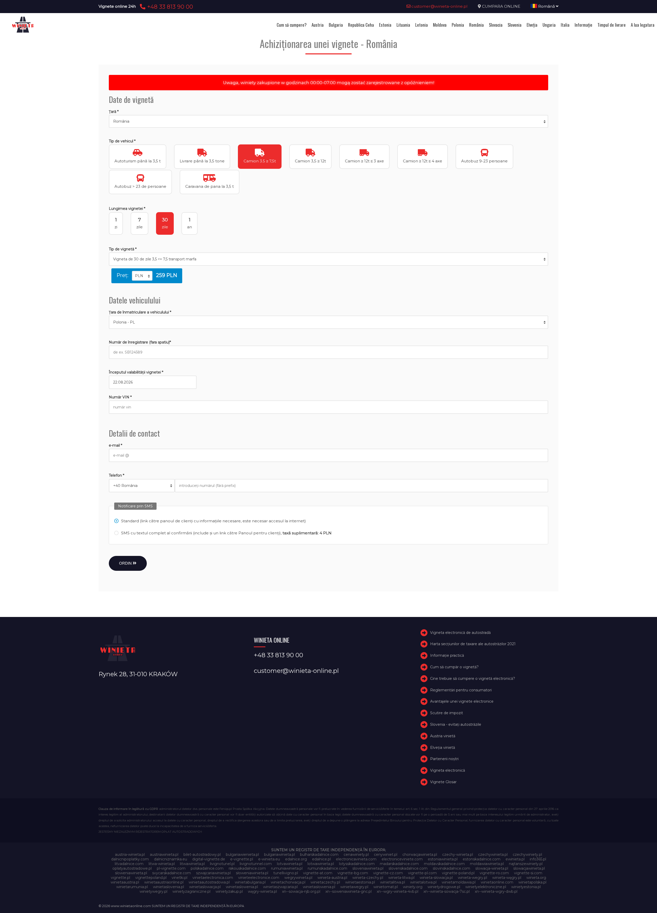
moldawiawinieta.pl (487, 863)
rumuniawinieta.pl (287, 868)
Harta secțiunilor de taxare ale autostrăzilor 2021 (473, 644)
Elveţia (532, 25)
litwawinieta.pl (192, 863)
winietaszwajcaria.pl (280, 887)
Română (546, 6)
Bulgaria (336, 25)
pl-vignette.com (171, 868)
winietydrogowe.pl (444, 887)
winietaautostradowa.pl (209, 882)
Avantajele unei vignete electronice (462, 701)
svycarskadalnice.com (171, 873)
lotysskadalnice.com (357, 863)
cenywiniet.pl (385, 854)
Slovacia (496, 25)
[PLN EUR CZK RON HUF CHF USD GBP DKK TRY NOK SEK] (142, 276)
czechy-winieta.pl (457, 854)
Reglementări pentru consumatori (461, 690)
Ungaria (549, 25)
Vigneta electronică (447, 770)
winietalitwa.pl (392, 882)
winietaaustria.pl (125, 882)
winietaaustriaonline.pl (163, 882)
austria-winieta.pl (130, 854)
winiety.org (412, 887)
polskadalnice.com (207, 868)
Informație (583, 25)
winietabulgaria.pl (250, 882)
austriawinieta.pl (164, 854)
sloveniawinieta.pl (367, 868)
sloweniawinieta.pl (131, 873)
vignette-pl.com (422, 873)
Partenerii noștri (444, 759)
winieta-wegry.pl (472, 877)
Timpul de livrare (611, 25)
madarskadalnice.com (399, 863)
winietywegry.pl (153, 891)
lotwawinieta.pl (320, 863)
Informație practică (447, 655)
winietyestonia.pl (526, 887)
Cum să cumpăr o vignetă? (454, 667)
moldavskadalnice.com (444, 863)
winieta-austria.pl (332, 877)
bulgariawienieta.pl (242, 854)
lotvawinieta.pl (289, 863)
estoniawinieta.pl (443, 859)
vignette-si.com (528, 873)
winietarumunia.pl (132, 887)
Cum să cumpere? (291, 25)
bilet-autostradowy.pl (202, 854)
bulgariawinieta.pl (279, 854)
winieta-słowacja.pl (436, 877)
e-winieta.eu (269, 859)
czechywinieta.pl (493, 854)
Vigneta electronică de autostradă (460, 632)
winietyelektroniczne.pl (485, 887)
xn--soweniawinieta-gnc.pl (348, 891)
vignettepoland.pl (151, 877)
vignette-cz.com (388, 873)
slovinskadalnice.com (451, 868)
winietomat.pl (385, 887)
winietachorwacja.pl (288, 882)
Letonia (421, 25)
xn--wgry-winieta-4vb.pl (397, 891)
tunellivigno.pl (285, 873)
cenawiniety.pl (356, 854)
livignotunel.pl (222, 863)
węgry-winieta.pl (262, 891)
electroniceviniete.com (402, 859)
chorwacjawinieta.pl (419, 854)
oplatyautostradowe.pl (132, 868)
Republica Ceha (361, 25)
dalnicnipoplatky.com (130, 859)
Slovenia (514, 25)
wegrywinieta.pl (298, 877)
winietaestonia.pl (360, 882)
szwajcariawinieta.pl (213, 873)
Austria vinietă (442, 736)
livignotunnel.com (256, 863)
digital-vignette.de (208, 859)
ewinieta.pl (515, 859)
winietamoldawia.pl (459, 882)
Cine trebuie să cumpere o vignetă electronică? (472, 678)
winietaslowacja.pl (205, 887)
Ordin (126, 563)
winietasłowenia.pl (319, 887)
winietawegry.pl (354, 887)
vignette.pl (120, 877)
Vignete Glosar (443, 782)
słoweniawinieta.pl (252, 873)
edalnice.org (296, 859)
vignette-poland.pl (458, 873)
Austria (318, 25)
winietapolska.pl (532, 882)
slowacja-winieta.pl (491, 868)
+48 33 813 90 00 (169, 6)
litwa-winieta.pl (162, 863)
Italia (565, 25)
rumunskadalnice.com (327, 868)
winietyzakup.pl (229, 891)
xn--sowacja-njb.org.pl (301, 891)
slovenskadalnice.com (408, 868)
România (476, 25)
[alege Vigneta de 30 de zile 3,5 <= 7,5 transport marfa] (328, 259)
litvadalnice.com (129, 863)
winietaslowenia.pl (242, 887)
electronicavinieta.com (356, 859)
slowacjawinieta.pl (529, 868)
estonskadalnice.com (481, 859)
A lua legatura (642, 25)
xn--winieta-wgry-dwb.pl (496, 891)
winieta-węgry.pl (506, 877)
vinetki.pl (179, 877)
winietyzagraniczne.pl (191, 891)
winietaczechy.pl (325, 882)
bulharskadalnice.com (319, 854)
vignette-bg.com (352, 873)
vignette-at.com (317, 873)
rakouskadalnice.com (247, 868)
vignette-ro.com (494, 873)
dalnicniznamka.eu (170, 859)
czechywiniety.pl (527, 854)
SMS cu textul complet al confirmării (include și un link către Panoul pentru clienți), (226, 533)
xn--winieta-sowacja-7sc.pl (446, 891)
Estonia (385, 25)
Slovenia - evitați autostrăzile (455, 724)
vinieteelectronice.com (258, 877)
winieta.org (536, 877)
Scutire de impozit (446, 713)
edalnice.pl (321, 859)
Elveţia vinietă (442, 747)
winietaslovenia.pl (168, 887)
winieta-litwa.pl (401, 877)
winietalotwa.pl (423, 882)
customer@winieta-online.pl (439, 6)
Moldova (440, 25)
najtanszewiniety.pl (526, 863)
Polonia (458, 25)
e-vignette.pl (241, 859)
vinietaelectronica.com (212, 877)
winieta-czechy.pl (367, 877)
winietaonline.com (497, 882)
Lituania (403, 25)
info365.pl (538, 859)
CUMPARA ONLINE (501, 6)
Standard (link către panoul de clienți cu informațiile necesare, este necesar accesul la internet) (213, 520)
